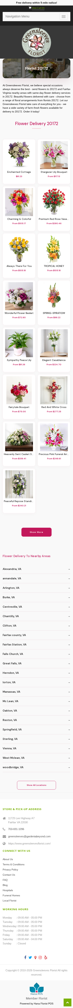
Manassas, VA (11, 692)
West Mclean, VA (13, 758)
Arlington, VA (11, 588)
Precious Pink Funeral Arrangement (54, 454)
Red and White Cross (53, 407)
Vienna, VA (9, 748)
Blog (5, 885)
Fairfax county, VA (14, 635)
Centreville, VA (12, 607)
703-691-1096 (16, 829)
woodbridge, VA (13, 767)
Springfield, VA (12, 729)
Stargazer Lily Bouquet (54, 172)
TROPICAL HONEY (54, 266)
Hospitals (8, 890)
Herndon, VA (11, 673)
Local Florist (9, 900)
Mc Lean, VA (10, 701)
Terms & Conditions (13, 864)
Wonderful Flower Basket (19, 313)
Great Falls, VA (12, 663)
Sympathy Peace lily (19, 360)
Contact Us (9, 874)
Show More (36, 532)
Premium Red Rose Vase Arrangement (54, 219)
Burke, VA (9, 597)
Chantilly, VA (11, 616)
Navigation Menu (17, 16)
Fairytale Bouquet (19, 407)
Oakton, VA (10, 710)
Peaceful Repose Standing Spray (19, 501)
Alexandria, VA (12, 569)
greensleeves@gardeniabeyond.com (29, 836)
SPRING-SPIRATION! (54, 313)
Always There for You (19, 266)
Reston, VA (10, 720)
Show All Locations (36, 785)
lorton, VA (9, 682)
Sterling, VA (10, 739)
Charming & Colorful (19, 219)
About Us (8, 859)
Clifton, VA (9, 625)
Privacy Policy (10, 869)
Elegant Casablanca (54, 360)
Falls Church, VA (13, 654)
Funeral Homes (11, 895)
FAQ (5, 879)
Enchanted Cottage (19, 172)
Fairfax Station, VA (14, 644)
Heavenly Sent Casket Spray (19, 454)
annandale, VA (12, 578)
